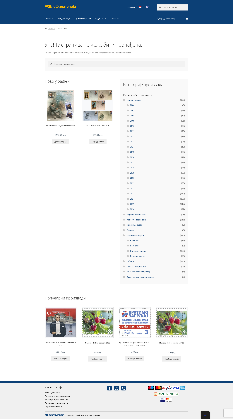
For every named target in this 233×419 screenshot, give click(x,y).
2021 (132, 183)
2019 (132, 172)
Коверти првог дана (136, 219)
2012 (132, 136)
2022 (132, 188)
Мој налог (131, 7)
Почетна (49, 18)
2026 (132, 209)
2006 (132, 105)
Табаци (130, 261)
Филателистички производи (140, 277)
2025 (132, 204)
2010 (132, 126)
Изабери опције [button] (60, 358)
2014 (132, 146)
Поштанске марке (135, 235)
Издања (99, 18)
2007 (132, 110)
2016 (132, 157)
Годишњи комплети (136, 214)
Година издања (134, 100)
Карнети (134, 245)
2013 (132, 141)
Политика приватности (56, 403)
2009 (132, 120)
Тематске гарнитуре (136, 266)
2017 (132, 162)
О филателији (80, 18)
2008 (132, 115)
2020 (132, 178)
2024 (132, 198)
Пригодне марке (138, 251)
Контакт (114, 18)
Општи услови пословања (57, 396)
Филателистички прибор (138, 271)
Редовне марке (137, 256)
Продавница (63, 18)
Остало (130, 230)
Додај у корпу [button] (60, 141)
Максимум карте (134, 224)
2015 (132, 152)
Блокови (134, 240)
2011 (132, 131)
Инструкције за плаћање (56, 399)
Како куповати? (52, 392)
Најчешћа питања (53, 406)
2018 (132, 167)
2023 (132, 193)
